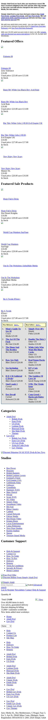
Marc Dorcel (11, 492)
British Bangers (12, 473)
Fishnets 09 (6, 68)
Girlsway (10, 485)
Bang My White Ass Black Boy (14, 102)
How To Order (12, 556)
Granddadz (11, 487)
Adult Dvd (10, 416)
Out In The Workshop (10, 277)
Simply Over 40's (36, 329)
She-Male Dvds (13, 673)
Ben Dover (11, 468)
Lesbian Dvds (17, 426)
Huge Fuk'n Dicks (9, 211)
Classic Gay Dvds (14, 706)
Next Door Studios (14, 528)
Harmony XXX (13, 490)
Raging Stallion (12, 531)
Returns (9, 563)
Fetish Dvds (11, 682)
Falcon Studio (12, 516)
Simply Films (12, 502)
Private (9, 495)
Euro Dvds (16, 421)
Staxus (9, 533)
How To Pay (11, 558)
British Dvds (17, 419)
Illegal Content (12, 570)
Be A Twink (6, 311)
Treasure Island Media (15, 535)
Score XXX (11, 497)
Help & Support (13, 551)
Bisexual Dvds (18, 428)
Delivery (10, 561)
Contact (28, 590)
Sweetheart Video (13, 504)
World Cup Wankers (9, 244)
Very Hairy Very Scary (10, 168)
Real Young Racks (36, 360)
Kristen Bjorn (12, 521)
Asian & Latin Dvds (20, 445)
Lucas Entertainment (15, 523)
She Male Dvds (18, 431)
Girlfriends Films (13, 483)
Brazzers (10, 470)
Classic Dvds (11, 680)
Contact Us (11, 554)
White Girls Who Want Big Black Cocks (36, 349)
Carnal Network (13, 514)
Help (8, 630)
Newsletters (20, 590)
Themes (15, 433)
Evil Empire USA (13, 480)
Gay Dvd (10, 436)
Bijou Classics (12, 509)
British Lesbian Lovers (16, 475)
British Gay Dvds (19, 438)
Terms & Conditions (14, 566)
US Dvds (16, 424)
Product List (11, 635)
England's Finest (13, 478)
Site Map (10, 638)
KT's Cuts (33, 368)
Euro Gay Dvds (18, 440)
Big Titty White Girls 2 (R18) (13, 135)
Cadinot (9, 511)
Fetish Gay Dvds (13, 703)
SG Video (10, 499)
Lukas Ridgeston (13, 526)
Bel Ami (9, 507)
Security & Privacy (14, 568)
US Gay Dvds (18, 443)
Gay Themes (17, 448)
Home (9, 616)
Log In (4, 590)
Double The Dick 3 (36, 339)
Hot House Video (13, 519)
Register (10, 590)
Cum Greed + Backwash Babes (36, 395)
